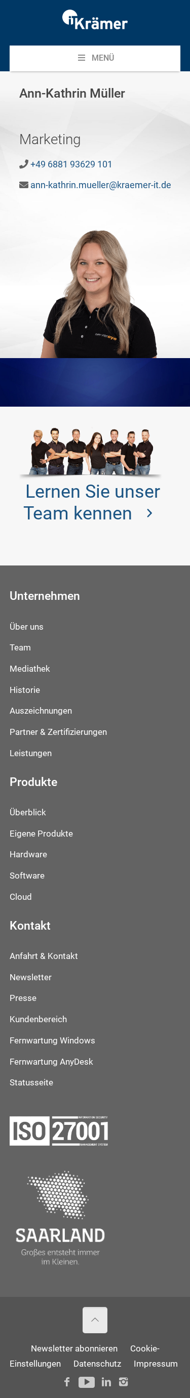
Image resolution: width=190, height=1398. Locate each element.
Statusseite (31, 1082)
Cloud (21, 897)
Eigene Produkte (41, 834)
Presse (23, 998)
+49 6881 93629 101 (71, 164)
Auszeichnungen (41, 711)
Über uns (27, 627)
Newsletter (31, 977)
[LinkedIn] (106, 1382)
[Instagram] (123, 1382)
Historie (25, 690)
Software (27, 876)
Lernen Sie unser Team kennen (91, 502)
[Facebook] (66, 1382)
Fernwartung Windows (52, 1040)
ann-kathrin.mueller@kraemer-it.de (100, 185)
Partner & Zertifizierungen (58, 732)
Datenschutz (97, 1364)
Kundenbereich (38, 1019)
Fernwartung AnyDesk (51, 1062)
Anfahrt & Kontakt (44, 956)
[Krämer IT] (95, 23)
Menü (103, 58)
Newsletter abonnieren (74, 1348)
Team (20, 647)
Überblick (28, 812)
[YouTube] (86, 1382)
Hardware (28, 854)
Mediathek (30, 669)
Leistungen (31, 753)
